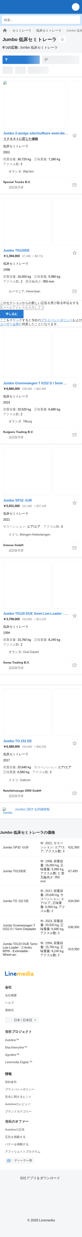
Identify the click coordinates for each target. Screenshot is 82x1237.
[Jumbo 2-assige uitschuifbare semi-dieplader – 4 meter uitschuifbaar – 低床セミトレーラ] (41, 104)
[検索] (76, 20)
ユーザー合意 (9, 324)
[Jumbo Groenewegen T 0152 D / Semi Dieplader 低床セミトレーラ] (41, 354)
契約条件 (11, 1082)
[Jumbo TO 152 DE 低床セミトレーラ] (41, 712)
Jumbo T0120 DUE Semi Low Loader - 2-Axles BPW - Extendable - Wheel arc (20, 949)
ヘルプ (9, 1002)
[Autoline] (5, 30)
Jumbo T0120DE (16, 250)
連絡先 (9, 1010)
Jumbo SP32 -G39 (17, 500)
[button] (75, 7)
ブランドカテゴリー (18, 1111)
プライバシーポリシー (57, 320)
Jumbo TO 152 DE (17, 741)
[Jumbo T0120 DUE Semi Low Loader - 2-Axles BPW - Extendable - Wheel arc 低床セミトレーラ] (41, 584)
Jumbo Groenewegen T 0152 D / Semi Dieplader (41, 383)
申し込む (12, 314)
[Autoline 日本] (27, 7)
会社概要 (11, 995)
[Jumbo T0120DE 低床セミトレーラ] (41, 221)
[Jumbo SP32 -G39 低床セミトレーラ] (41, 471)
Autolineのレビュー (17, 1104)
